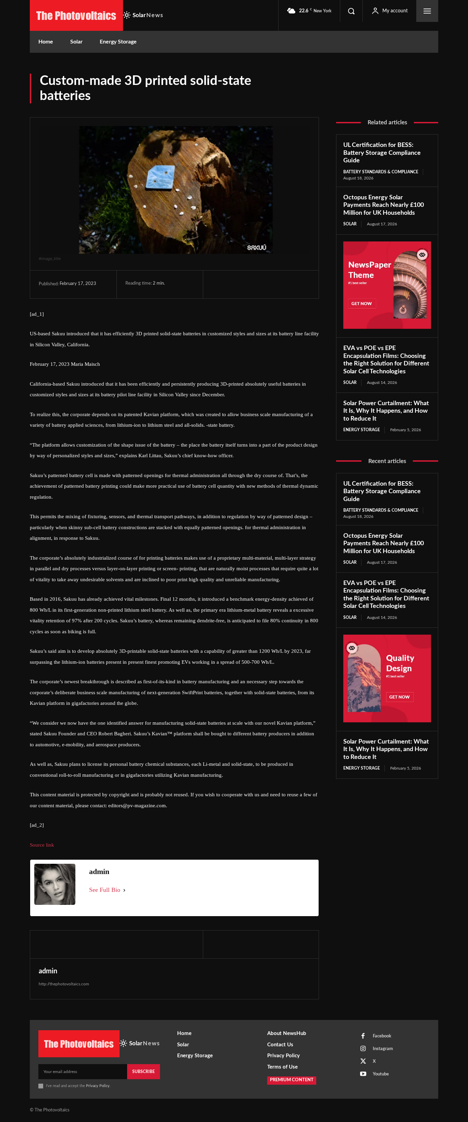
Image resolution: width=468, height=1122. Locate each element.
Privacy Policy (98, 1086)
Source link (42, 845)
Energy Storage (361, 430)
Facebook (382, 1036)
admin (48, 971)
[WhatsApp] (266, 284)
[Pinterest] (250, 284)
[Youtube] (363, 1074)
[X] (234, 284)
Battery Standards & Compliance (380, 172)
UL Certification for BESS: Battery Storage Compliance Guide (382, 153)
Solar (350, 224)
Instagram (383, 1049)
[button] (351, 11)
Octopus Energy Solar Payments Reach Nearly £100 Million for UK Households (383, 205)
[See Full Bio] (124, 890)
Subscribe (143, 1072)
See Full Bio (104, 889)
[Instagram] (363, 1049)
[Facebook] (218, 284)
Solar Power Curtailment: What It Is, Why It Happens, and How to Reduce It (386, 411)
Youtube (381, 1074)
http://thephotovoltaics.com (64, 984)
